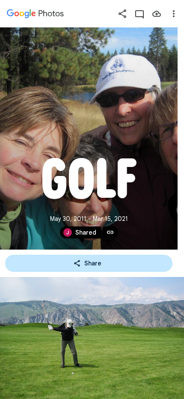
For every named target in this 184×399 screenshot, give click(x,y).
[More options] (173, 13)
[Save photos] (156, 13)
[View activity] (139, 13)
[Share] (122, 13)
